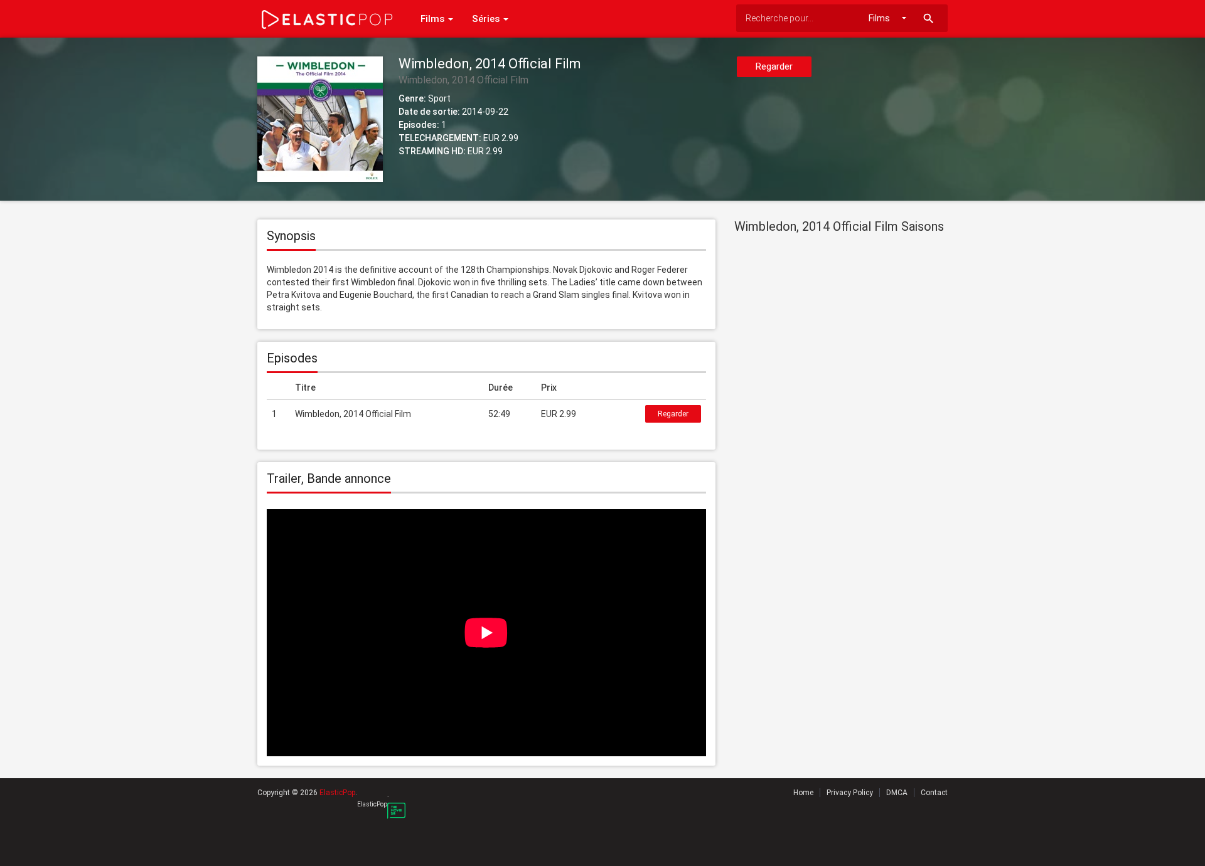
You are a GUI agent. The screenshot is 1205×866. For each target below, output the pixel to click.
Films (433, 18)
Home (803, 792)
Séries (487, 18)
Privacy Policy (850, 792)
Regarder (774, 66)
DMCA (897, 792)
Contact (934, 792)
